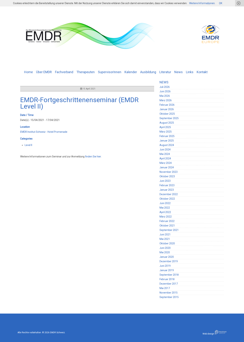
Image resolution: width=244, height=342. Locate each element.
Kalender (131, 72)
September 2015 (169, 297)
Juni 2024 (165, 149)
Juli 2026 (165, 87)
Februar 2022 (167, 221)
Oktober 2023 (167, 176)
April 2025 (165, 127)
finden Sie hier (93, 156)
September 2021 (169, 230)
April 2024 (165, 158)
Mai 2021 (165, 239)
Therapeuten (85, 72)
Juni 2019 (165, 265)
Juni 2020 (165, 247)
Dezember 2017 (169, 283)
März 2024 (166, 163)
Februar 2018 (167, 279)
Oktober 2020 (167, 243)
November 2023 (169, 171)
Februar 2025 (167, 136)
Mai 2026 (165, 95)
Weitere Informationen (202, 3)
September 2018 (169, 274)
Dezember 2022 (169, 194)
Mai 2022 (165, 207)
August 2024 (167, 145)
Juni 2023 (165, 180)
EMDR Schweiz (57, 332)
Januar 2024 (167, 167)
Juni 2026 (165, 91)
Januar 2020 (167, 256)
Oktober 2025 (167, 113)
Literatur (165, 72)
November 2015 (169, 292)
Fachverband (64, 72)
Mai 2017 (165, 288)
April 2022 (165, 212)
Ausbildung (148, 72)
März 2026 (166, 100)
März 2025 (166, 131)
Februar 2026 (167, 104)
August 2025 (167, 122)
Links (189, 72)
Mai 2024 (165, 154)
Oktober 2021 (167, 225)
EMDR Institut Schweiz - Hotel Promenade (43, 131)
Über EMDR (44, 72)
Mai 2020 (165, 252)
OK (220, 3)
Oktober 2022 (167, 198)
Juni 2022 (165, 203)
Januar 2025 (167, 140)
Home (28, 72)
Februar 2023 (167, 185)
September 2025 (169, 118)
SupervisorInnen (109, 72)
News (178, 72)
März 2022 (166, 216)
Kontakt (202, 72)
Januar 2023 (167, 189)
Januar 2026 (167, 109)
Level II (28, 145)
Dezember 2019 (169, 261)
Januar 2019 (167, 270)
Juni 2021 (165, 234)
